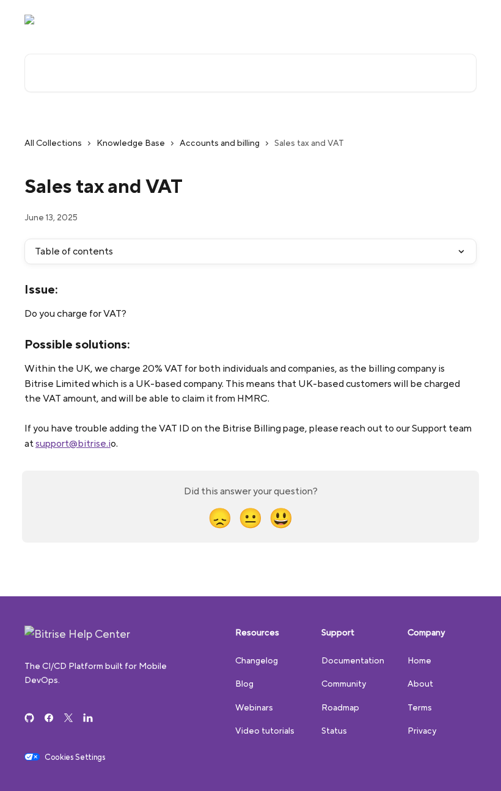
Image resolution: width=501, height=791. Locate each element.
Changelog (256, 660)
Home (419, 660)
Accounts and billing (220, 143)
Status (334, 730)
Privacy (422, 730)
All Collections (53, 143)
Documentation (437, 19)
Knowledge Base (131, 143)
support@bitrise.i (73, 443)
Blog (244, 683)
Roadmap (340, 707)
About (420, 683)
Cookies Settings (75, 757)
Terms (420, 707)
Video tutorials (264, 730)
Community (369, 19)
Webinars (254, 707)
